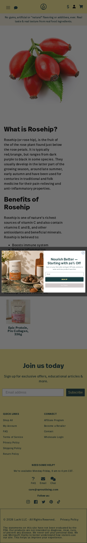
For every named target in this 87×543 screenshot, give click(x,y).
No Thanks (64, 285)
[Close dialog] (83, 252)
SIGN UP (64, 279)
